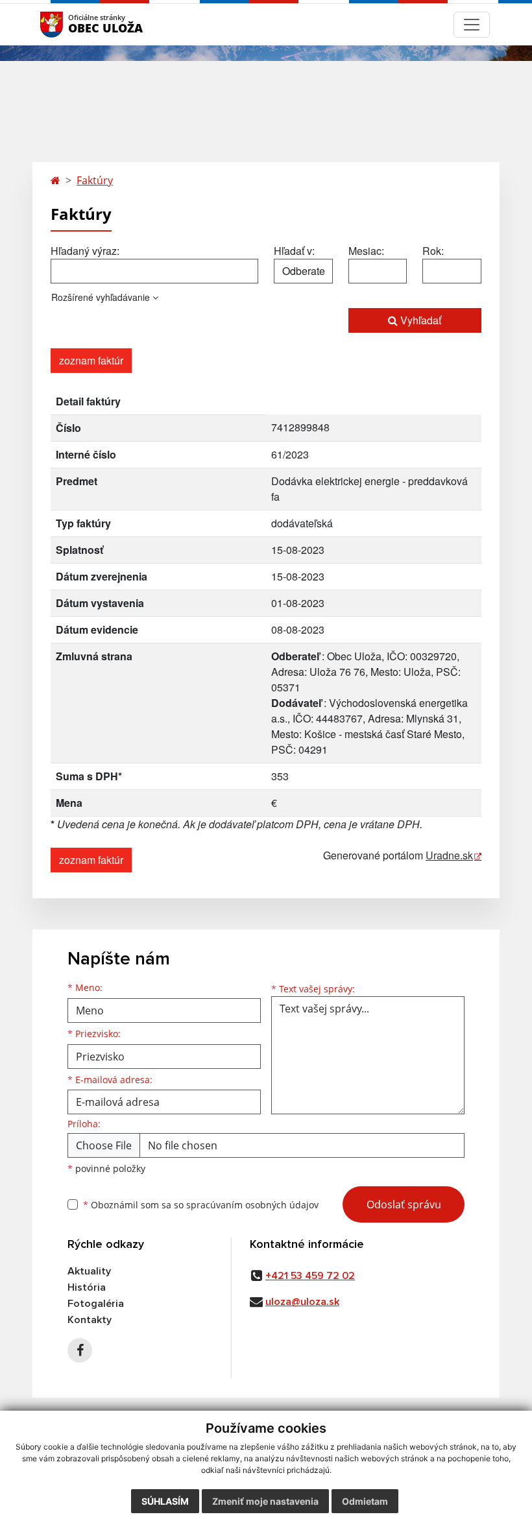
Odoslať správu (404, 1204)
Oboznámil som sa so (201, 1205)
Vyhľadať (419, 320)
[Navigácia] (471, 25)
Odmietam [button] (365, 1501)
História (86, 1287)
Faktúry (95, 180)
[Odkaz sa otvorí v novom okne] (79, 1350)
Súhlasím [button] (165, 1501)
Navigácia (71, 24)
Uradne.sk (449, 855)
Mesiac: (366, 250)
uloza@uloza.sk (302, 1302)
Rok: (433, 250)
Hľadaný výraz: (85, 250)
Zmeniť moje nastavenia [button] (265, 1501)
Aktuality (89, 1271)
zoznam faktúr (91, 360)
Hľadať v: (294, 250)
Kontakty (89, 1320)
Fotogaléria (95, 1303)
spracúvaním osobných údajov (252, 1205)
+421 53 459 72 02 (310, 1276)
